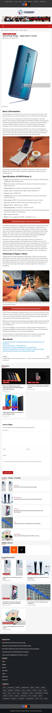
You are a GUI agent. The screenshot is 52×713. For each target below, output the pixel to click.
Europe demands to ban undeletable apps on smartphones (27, 523)
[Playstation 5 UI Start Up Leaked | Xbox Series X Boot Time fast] (7, 498)
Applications (5, 676)
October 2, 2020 (6, 629)
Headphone (17, 690)
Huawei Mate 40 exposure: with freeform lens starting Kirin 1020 (13, 413)
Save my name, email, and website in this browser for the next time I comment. (23, 461)
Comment (5, 430)
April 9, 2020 (6, 416)
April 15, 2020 (31, 389)
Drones (32, 687)
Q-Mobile (5, 695)
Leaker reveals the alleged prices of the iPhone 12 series (26, 536)
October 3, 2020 (6, 580)
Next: (38, 357)
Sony (29, 695)
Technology (4, 670)
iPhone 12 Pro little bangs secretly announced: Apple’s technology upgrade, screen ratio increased (13, 387)
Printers (46, 693)
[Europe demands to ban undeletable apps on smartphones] (7, 522)
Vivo (41, 698)
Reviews (14, 33)
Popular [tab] (10, 478)
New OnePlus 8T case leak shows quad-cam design (25, 487)
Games (15, 497)
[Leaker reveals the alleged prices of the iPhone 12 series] (7, 534)
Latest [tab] (5, 478)
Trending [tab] (17, 478)
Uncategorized (29, 698)
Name (4, 449)
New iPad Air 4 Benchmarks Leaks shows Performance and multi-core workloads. (12, 602)
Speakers (35, 695)
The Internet (21, 698)
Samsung (17, 695)
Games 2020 (10, 690)
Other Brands (25, 693)
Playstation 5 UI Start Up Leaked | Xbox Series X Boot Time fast (28, 499)
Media (9, 693)
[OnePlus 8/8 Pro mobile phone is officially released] (38, 376)
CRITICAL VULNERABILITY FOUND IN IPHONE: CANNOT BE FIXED (23, 349)
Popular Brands (6, 382)
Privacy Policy (43, 1)
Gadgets (25, 1)
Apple (4, 380)
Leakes (15, 485)
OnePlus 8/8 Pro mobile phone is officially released (38, 386)
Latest (45, 690)
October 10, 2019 (9, 38)
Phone (20, 1)
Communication (25, 687)
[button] (3, 26)
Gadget (4, 33)
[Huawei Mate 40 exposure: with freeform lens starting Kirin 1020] (14, 403)
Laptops (40, 690)
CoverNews (32, 710)
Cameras (17, 687)
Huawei (9, 407)
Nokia (18, 693)
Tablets (40, 695)
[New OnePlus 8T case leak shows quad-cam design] (7, 486)
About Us (30, 1)
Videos (36, 698)
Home (16, 1)
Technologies (6, 698)
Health (23, 690)
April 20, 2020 (6, 391)
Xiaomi (46, 698)
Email (28, 449)
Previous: (14, 358)
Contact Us (36, 1)
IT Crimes (34, 690)
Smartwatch (5, 679)
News (12, 380)
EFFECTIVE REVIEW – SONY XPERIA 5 (14, 345)
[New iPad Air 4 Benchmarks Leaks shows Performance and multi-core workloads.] (7, 510)
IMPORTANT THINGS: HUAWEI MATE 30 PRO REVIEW (19, 347)
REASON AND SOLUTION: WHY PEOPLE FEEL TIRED (19, 351)
